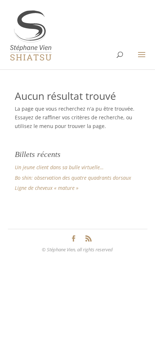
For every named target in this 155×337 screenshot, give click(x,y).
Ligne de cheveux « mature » (47, 187)
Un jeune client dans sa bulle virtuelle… (59, 167)
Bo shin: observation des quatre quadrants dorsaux (73, 177)
